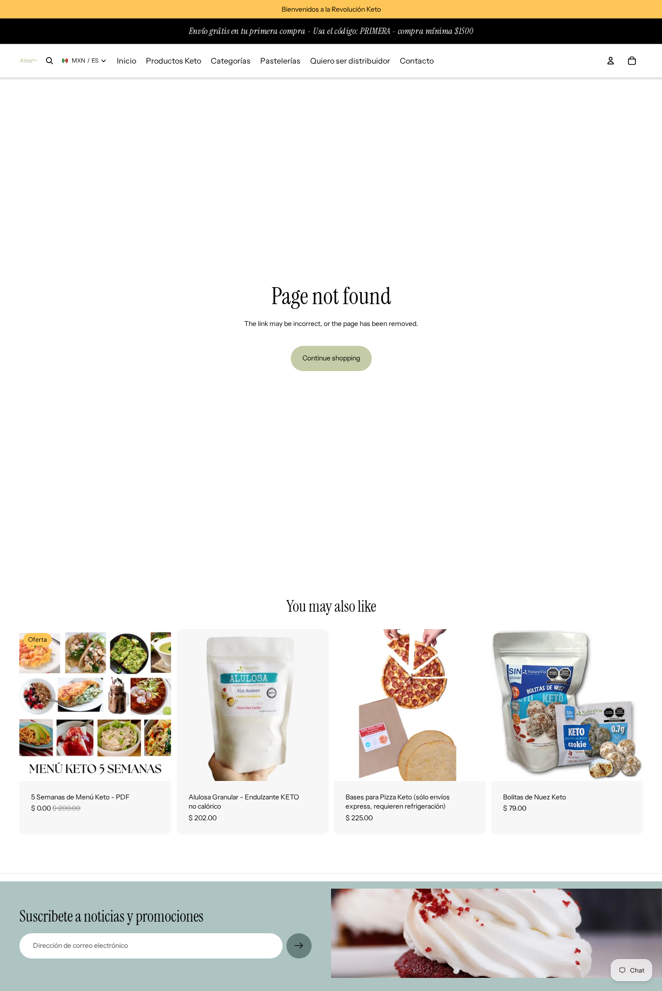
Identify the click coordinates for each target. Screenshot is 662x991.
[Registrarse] (299, 946)
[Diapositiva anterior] (191, 704)
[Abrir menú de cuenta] (610, 60)
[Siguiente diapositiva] (313, 704)
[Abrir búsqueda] (49, 60)
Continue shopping (331, 358)
